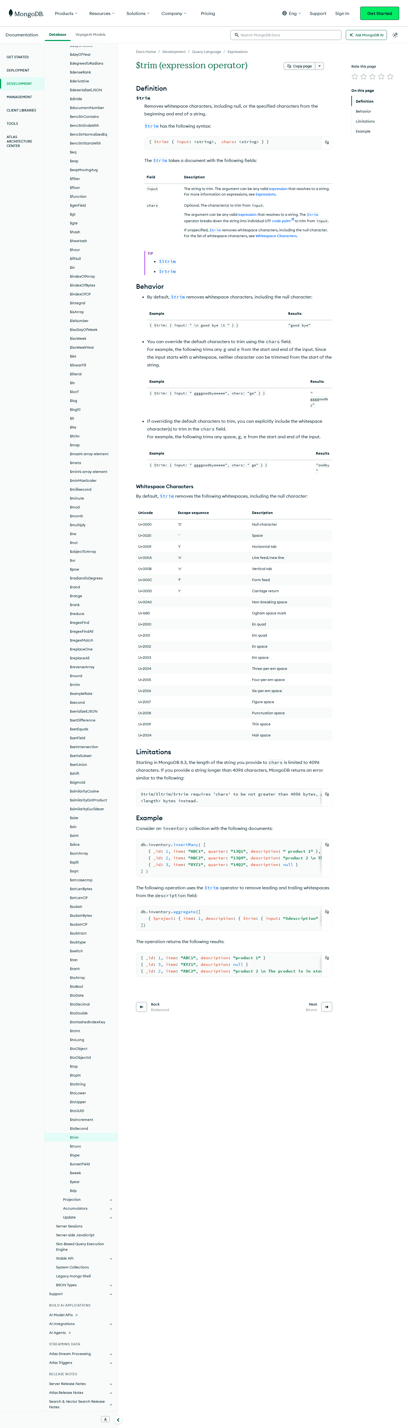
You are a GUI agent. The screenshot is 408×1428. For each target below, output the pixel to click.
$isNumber (79, 320)
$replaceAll (79, 658)
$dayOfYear (80, 54)
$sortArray (79, 853)
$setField (77, 738)
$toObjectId (80, 1057)
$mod (75, 507)
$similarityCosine (84, 791)
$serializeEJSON (83, 711)
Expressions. (266, 194)
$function (78, 196)
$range (76, 596)
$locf (74, 391)
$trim (74, 1137)
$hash (75, 232)
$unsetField (80, 1164)
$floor (75, 187)
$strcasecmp (81, 880)
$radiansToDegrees (86, 578)
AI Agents (57, 1332)
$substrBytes (81, 915)
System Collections (72, 1267)
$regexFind (79, 622)
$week (75, 1173)
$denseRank (80, 72)
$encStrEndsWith (84, 125)
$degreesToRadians (86, 63)
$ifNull (75, 258)
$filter (75, 178)
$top (74, 1066)
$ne (73, 533)
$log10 (75, 409)
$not (74, 542)
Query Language (206, 51)
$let (73, 356)
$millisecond (80, 489)
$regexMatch (81, 640)
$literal (76, 374)
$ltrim (75, 436)
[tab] (58, 34)
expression (278, 188)
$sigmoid (77, 782)
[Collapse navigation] (118, 1419)
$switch (76, 951)
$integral (77, 303)
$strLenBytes (81, 889)
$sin (73, 826)
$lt (72, 418)
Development (174, 51)
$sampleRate (81, 693)
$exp (74, 161)
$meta (75, 462)
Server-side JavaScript (75, 1235)
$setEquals (79, 729)
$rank (75, 604)
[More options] (319, 66)
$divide (76, 99)
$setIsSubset (81, 755)
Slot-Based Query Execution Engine (80, 1247)
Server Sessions (69, 1226)
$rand (75, 587)
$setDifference (82, 720)
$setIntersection (84, 747)
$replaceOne (81, 649)
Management (19, 97)
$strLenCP (79, 897)
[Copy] (327, 142)
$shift (74, 773)
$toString (77, 1084)
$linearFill (78, 365)
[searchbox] (285, 35)
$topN (75, 1075)
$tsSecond (79, 1128)
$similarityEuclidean (87, 809)
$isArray (77, 312)
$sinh (74, 835)
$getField (78, 205)
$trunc (75, 1146)
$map (75, 445)
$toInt (75, 1031)
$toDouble (79, 1013)
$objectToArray (83, 551)
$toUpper (78, 1102)
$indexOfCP (80, 294)
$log (73, 400)
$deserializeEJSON (86, 90)
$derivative (79, 81)
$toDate (77, 995)
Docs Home (146, 51)
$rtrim (75, 684)
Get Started (379, 13)
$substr (76, 906)
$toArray (77, 977)
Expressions (238, 51)
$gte (74, 223)
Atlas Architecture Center (19, 141)
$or (72, 560)
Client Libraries (21, 110)
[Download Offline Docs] (105, 1419)
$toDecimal (80, 1004)
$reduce (77, 613)
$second (77, 702)
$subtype (78, 942)
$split (74, 862)
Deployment (18, 70)
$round (76, 676)
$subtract (78, 933)
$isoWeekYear (82, 347)
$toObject (78, 1048)
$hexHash (78, 241)
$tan (74, 960)
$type (75, 1155)
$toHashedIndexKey (87, 1022)
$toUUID (77, 1110)
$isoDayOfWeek (83, 329)
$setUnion (78, 764)
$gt (72, 214)
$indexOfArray (82, 276)
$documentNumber (87, 107)
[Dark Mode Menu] (395, 35)
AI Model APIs (61, 1315)
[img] (354, 76)
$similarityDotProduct (88, 800)
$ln (72, 383)
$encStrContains (84, 116)
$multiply (77, 525)
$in (72, 267)
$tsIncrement (81, 1119)
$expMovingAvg (84, 170)
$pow (74, 569)
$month (76, 516)
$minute (77, 498)
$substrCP (78, 924)
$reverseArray (82, 667)
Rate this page (363, 66)
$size (74, 818)
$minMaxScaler (83, 480)
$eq (73, 152)
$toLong (77, 1039)
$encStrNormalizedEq (88, 134)
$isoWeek (78, 338)
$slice (75, 844)
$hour (75, 249)
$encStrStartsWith (85, 143)
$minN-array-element (88, 471)
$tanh (75, 968)
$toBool (76, 986)
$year (75, 1181)
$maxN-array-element (89, 454)
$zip (73, 1190)
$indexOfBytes (82, 285)
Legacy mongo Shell (73, 1276)
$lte (73, 427)
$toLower (78, 1093)
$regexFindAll (81, 631)
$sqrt (74, 871)
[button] (291, 13)
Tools (12, 123)
